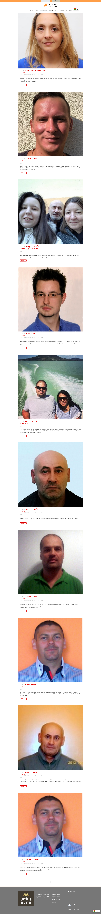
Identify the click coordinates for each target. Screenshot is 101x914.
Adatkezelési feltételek (56, 894)
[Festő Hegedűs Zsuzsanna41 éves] (50, 36)
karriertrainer (30, 74)
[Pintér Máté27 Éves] (50, 299)
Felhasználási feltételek (56, 896)
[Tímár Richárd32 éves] (50, 124)
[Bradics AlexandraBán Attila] (50, 387)
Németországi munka (56, 899)
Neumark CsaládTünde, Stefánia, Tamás (29, 247)
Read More (23, 85)
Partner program (55, 893)
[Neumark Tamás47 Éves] (50, 474)
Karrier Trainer (74, 904)
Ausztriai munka (55, 897)
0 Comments (36, 74)
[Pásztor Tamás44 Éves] (50, 562)
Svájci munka (54, 900)
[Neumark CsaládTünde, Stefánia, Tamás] (50, 211)
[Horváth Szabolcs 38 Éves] (50, 825)
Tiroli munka (54, 902)
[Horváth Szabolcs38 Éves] (50, 650)
